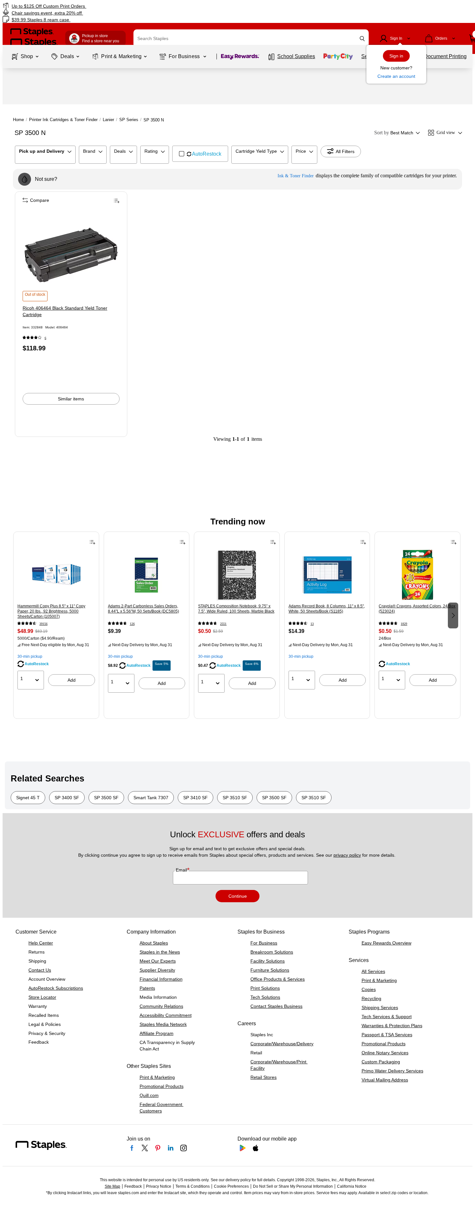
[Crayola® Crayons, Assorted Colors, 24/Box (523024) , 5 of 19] (417, 575)
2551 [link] (223, 623)
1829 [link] (404, 623)
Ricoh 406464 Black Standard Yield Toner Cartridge (65, 311)
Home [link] (18, 119)
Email (182, 870)
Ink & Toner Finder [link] (296, 175)
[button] (362, 38)
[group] (56, 614)
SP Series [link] (128, 119)
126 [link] (132, 623)
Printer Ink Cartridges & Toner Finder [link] (63, 119)
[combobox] (251, 38)
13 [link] (312, 623)
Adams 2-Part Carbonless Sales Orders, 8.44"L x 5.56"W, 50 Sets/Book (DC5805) (143, 609)
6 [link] (45, 338)
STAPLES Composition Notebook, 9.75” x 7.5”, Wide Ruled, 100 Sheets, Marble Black (236, 609)
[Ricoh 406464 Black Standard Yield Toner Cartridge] (71, 254)
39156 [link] (43, 623)
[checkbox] (200, 153)
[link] (81, 6)
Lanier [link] (108, 119)
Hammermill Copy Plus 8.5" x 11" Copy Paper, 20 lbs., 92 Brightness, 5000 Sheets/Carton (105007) (51, 611)
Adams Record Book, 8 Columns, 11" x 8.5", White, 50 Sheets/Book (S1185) (327, 609)
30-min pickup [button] (29, 656)
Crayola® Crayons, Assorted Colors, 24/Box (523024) (417, 609)
